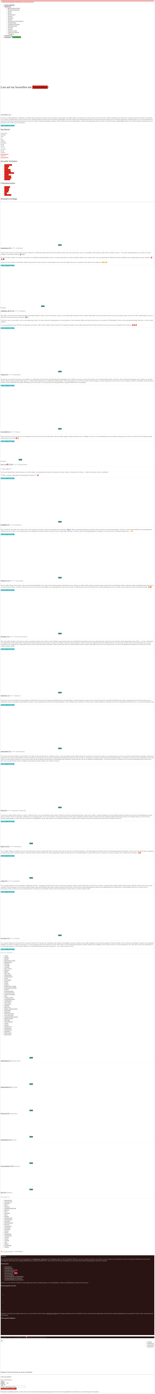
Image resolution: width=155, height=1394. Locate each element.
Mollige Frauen (8, 1018)
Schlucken (7, 179)
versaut (6, 192)
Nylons (6, 1023)
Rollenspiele (7, 178)
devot (5, 1205)
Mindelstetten (17, 374)
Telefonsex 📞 (8, 35)
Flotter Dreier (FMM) (10, 988)
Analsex (6, 957)
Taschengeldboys (9, 1275)
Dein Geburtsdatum (6, 1380)
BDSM (6, 959)
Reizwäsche (7, 176)
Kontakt (149, 1342)
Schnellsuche (8, 1267)
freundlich (7, 187)
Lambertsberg (13, 1113)
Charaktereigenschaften (11, 1270)
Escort (6, 978)
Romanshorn (18, 525)
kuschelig (7, 1221)
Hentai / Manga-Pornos (10, 1009)
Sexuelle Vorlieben (9, 1271)
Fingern (6, 984)
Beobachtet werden (9, 960)
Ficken (6, 168)
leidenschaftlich (8, 1223)
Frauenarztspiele (9, 991)
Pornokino (7, 1031)
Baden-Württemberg (13, 10)
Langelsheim (16, 881)
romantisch (7, 1227)
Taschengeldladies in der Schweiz (13, 1279)
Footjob (6, 989)
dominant (7, 1206)
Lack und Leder (8, 1015)
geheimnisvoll (8, 1218)
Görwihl (14, 1140)
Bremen (10, 16)
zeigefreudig (7, 195)
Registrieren (12, 37)
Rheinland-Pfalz (12, 26)
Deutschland (36, 1259)
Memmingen (17, 846)
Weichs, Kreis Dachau (21, 636)
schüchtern (7, 1229)
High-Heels (7, 171)
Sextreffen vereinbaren (7, 125)
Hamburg (10, 18)
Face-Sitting (7, 980)
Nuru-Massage (8, 1021)
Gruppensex (7, 1004)
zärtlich (6, 1243)
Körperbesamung (9, 173)
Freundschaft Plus (9, 992)
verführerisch (8, 1235)
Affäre (6, 956)
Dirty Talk (7, 973)
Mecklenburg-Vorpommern (15, 21)
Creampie (7, 965)
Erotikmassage (8, 976)
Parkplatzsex (7, 1028)
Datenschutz (150, 1345)
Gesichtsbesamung (9, 999)
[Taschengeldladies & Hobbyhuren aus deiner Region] (18, 2)
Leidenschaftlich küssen (11, 1017)
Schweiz (54, 1259)
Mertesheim (16, 1166)
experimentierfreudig (10, 1208)
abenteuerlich (8, 1200)
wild (5, 193)
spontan (6, 1231)
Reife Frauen (8, 1033)
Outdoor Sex (8, 1026)
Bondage (6, 964)
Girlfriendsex (8, 1001)
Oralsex (6, 174)
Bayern (10, 11)
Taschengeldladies (9, 5)
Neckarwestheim (22, 464)
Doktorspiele (8, 975)
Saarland (10, 27)
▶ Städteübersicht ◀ (13, 8)
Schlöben (17, 938)
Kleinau (17, 432)
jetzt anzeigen (4, 154)
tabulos (6, 1232)
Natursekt (7, 1020)
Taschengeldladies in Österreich (13, 1278)
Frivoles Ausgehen (9, 994)
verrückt (6, 190)
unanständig (7, 1234)
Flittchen (6, 1210)
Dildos (6, 972)
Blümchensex (8, 165)
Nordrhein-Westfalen (14, 24)
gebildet (6, 1216)
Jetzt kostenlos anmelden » (8, 1388)
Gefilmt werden (8, 997)
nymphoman (7, 1226)
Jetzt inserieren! (10, 1273)
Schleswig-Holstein (13, 32)
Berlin (9, 13)
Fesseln (6, 981)
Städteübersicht (8, 1268)
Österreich (44, 1259)
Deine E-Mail (4, 1386)
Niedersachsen (12, 22)
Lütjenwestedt (19, 580)
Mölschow (18, 695)
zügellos (6, 1247)
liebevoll (6, 188)
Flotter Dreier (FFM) (10, 986)
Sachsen (10, 29)
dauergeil (7, 1203)
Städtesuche (7, 6)
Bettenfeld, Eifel (15, 1061)
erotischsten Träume (51, 1313)
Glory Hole (7, 1002)
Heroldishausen (20, 751)
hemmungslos (8, 1219)
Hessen (10, 19)
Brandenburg (11, 14)
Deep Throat (7, 968)
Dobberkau (22, 311)
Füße (5, 996)
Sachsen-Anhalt (12, 31)
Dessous (6, 166)
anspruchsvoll (8, 1202)
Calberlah (14, 1087)
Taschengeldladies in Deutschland (14, 1276)
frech (5, 1211)
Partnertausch (8, 1029)
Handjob (6, 1005)
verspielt (6, 1240)
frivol (5, 1214)
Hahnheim (9, 1192)
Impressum (150, 1346)
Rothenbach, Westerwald (19, 810)
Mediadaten (150, 1343)
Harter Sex (7, 170)
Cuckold (6, 967)
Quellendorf (19, 248)
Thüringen (11, 34)
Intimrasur (7, 1012)
